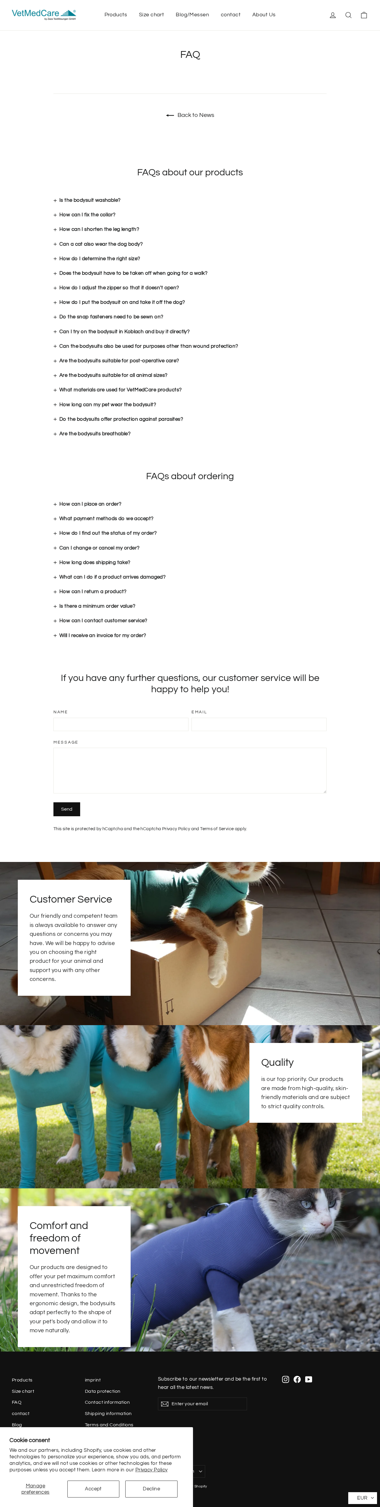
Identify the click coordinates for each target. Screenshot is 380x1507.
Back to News (195, 115)
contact (230, 15)
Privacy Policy (151, 1470)
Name (60, 712)
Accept (93, 1489)
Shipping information (108, 1413)
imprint (93, 1380)
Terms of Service (217, 828)
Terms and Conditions (109, 1424)
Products (115, 15)
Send (66, 809)
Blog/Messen (192, 15)
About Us (264, 15)
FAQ (16, 1402)
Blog (17, 1424)
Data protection (102, 1391)
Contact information (107, 1402)
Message (66, 742)
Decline (151, 1489)
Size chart (151, 15)
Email (199, 712)
